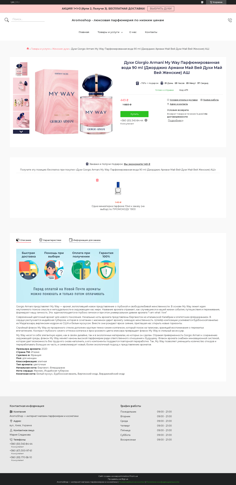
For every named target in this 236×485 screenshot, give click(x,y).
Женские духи (60, 48)
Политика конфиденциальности (162, 482)
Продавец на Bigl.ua (118, 479)
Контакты (151, 32)
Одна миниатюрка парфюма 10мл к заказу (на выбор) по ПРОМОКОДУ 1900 (118, 208)
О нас (133, 32)
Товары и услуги (108, 32)
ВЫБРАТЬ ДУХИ (161, 8)
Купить (135, 114)
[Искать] (6, 20)
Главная (84, 32)
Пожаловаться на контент (132, 482)
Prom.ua (133, 476)
